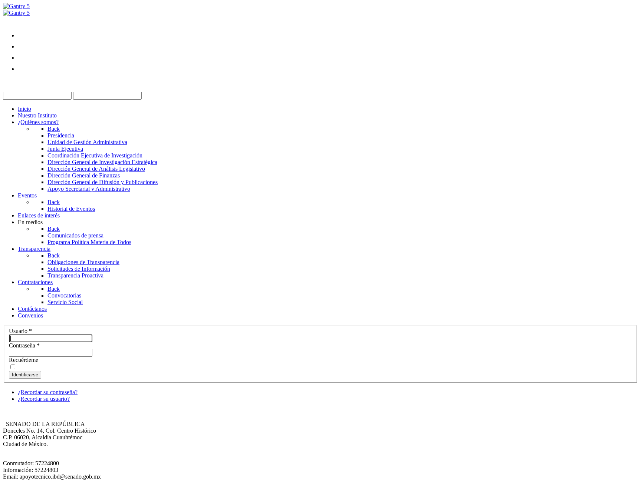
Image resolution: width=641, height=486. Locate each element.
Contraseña (24, 345)
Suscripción (31, 82)
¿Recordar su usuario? (44, 399)
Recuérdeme (23, 360)
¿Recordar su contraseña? (48, 392)
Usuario (20, 331)
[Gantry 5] (16, 6)
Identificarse (25, 374)
